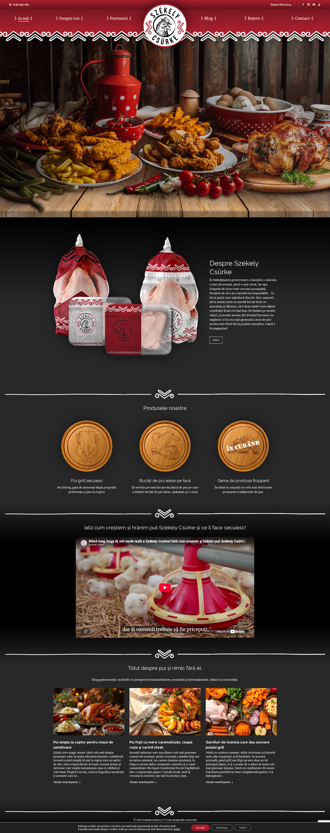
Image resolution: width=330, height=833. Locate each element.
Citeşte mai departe (65, 782)
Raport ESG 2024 (281, 4)
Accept (200, 827)
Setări (242, 827)
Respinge (222, 827)
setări (176, 829)
